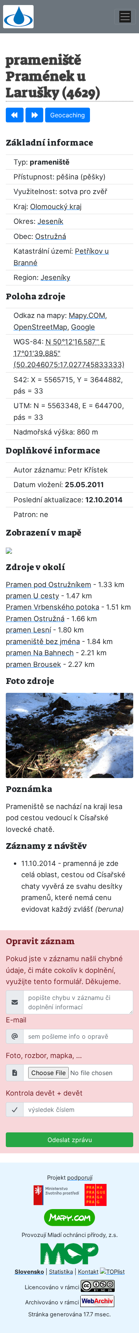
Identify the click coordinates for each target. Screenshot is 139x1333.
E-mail (16, 1019)
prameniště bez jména (43, 641)
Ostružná (50, 236)
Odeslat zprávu (69, 1140)
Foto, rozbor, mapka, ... (44, 1055)
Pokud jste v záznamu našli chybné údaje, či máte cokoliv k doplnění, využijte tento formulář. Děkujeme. (64, 970)
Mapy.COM (87, 315)
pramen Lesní (28, 629)
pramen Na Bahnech (40, 652)
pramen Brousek (33, 664)
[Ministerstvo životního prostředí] (56, 1194)
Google (83, 327)
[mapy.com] (69, 1217)
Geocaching (67, 115)
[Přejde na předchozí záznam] (15, 115)
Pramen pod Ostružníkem (48, 584)
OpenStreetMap (40, 327)
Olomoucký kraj (55, 206)
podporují (79, 1177)
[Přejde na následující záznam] (34, 115)
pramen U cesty (32, 595)
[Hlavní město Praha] (95, 1194)
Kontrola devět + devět (44, 1093)
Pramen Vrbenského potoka (52, 607)
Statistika (61, 1271)
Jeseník (50, 221)
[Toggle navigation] (125, 16)
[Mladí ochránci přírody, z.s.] (69, 1253)
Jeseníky (55, 277)
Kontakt (88, 1271)
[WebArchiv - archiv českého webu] (97, 1302)
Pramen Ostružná (35, 618)
